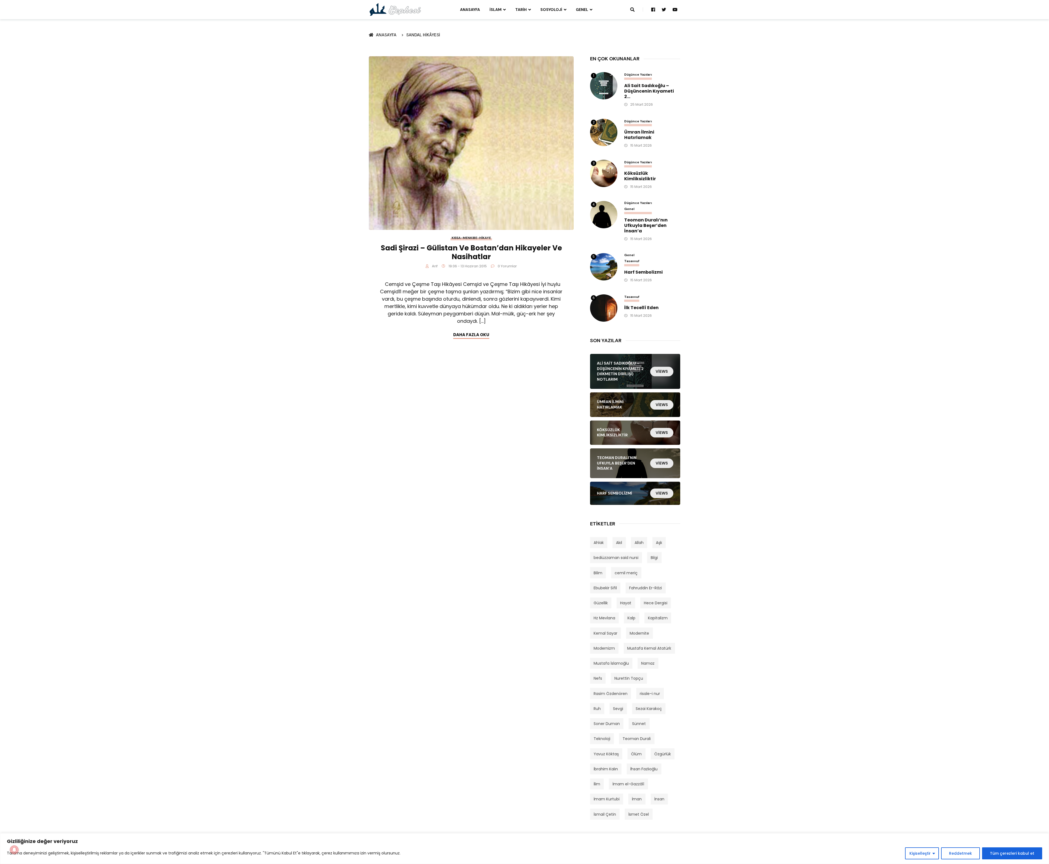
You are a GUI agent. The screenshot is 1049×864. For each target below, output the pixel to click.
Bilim (598, 573)
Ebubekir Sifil (605, 588)
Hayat (625, 603)
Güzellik (601, 603)
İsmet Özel (638, 814)
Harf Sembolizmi (643, 272)
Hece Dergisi (655, 603)
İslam (496, 9)
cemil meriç (626, 573)
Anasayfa (470, 9)
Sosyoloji (551, 9)
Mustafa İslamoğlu (611, 663)
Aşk (659, 542)
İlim (597, 784)
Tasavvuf (631, 261)
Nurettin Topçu (628, 678)
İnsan (659, 799)
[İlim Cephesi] (395, 9)
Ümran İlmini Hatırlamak (639, 134)
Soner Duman (607, 723)
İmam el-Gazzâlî (628, 784)
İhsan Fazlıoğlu (644, 769)
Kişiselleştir (920, 853)
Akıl (619, 542)
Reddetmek (960, 853)
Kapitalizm (658, 618)
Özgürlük (662, 754)
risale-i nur (650, 693)
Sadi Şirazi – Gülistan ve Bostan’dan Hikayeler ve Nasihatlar (471, 252)
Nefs (598, 678)
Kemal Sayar (605, 633)
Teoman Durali (637, 738)
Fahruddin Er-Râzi (645, 588)
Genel (582, 9)
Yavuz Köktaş (606, 754)
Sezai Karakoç (649, 708)
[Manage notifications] (14, 849)
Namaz (648, 663)
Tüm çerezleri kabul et (1012, 853)
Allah (639, 542)
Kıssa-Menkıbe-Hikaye (471, 238)
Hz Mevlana (604, 618)
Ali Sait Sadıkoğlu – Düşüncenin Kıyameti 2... (649, 91)
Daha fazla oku (471, 335)
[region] (524, 848)
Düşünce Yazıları (638, 75)
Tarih (521, 9)
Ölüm (636, 754)
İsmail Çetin (605, 814)
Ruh (597, 708)
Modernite (639, 633)
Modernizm (604, 648)
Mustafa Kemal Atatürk (649, 648)
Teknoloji (602, 738)
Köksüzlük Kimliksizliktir (640, 176)
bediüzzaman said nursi (616, 557)
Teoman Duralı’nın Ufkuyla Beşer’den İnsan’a (646, 225)
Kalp (631, 618)
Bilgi (654, 557)
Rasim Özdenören (610, 693)
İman (637, 799)
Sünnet (639, 723)
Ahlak (599, 542)
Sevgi (618, 708)
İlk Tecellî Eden (641, 307)
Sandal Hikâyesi (423, 35)
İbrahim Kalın (606, 769)
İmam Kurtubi (607, 799)
